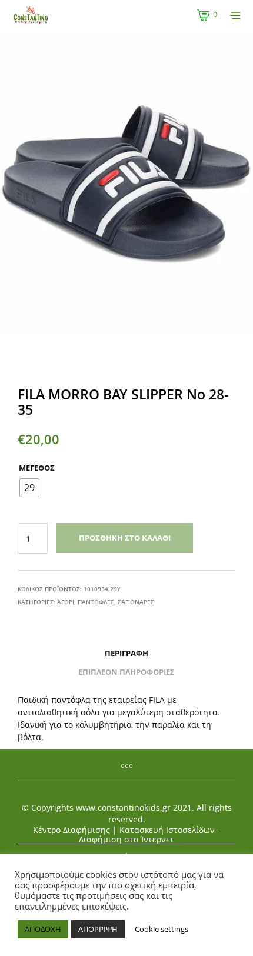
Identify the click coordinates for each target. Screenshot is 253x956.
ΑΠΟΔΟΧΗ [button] (43, 929)
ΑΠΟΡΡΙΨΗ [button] (98, 929)
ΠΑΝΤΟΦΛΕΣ (96, 602)
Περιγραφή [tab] (126, 653)
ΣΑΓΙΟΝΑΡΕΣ (136, 602)
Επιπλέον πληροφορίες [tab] (126, 672)
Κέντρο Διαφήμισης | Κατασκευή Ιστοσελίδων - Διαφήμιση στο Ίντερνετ (126, 834)
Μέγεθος (37, 467)
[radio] (29, 488)
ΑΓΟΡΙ (65, 602)
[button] (207, 15)
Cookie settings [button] (161, 929)
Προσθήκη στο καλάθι (125, 537)
